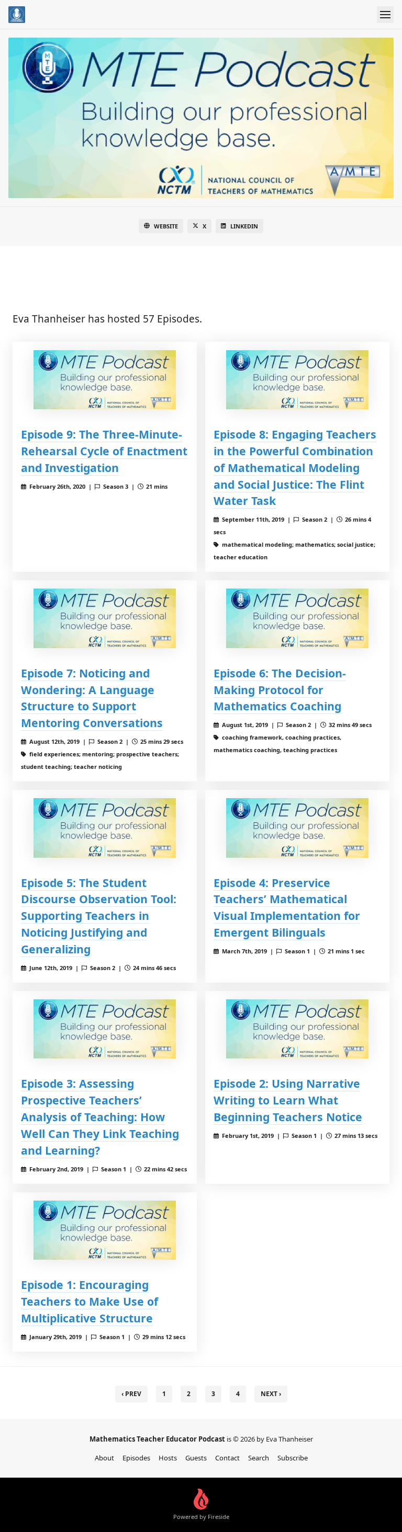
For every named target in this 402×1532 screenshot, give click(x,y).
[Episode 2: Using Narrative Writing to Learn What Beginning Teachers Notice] (297, 1028)
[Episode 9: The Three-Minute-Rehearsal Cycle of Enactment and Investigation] (105, 379)
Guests (196, 1457)
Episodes (136, 1457)
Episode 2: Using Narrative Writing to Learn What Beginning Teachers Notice (288, 1100)
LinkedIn (244, 226)
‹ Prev (131, 1393)
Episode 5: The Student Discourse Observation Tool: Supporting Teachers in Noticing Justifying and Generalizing (98, 916)
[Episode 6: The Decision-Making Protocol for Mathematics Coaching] (297, 618)
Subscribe (292, 1457)
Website (166, 226)
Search (258, 1457)
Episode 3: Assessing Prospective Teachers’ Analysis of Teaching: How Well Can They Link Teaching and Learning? (100, 1117)
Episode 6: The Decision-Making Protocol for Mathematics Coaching (280, 689)
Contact (227, 1457)
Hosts (168, 1457)
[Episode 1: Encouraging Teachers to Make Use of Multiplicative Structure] (105, 1230)
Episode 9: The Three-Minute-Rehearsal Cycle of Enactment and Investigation (104, 451)
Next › (271, 1393)
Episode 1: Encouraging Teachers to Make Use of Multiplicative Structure (89, 1301)
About (104, 1457)
